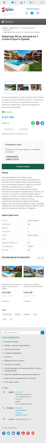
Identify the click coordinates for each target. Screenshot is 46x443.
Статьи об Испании (12, 349)
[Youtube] (23, 433)
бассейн (17, 314)
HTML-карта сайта (11, 382)
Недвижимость (21, 134)
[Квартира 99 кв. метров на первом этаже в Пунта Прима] (12, 271)
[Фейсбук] (4, 433)
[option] (10, 87)
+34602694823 (32, 8)
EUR (41, 2)
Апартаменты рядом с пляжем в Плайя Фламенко (33, 285)
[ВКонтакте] (13, 433)
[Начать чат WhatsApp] (27, 13)
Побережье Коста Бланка (14, 360)
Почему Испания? (11, 341)
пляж (4, 319)
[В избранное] (20, 301)
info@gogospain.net (23, 419)
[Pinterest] (28, 433)
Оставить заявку (23, 167)
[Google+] (33, 433)
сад (11, 319)
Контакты (8, 357)
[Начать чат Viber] (38, 13)
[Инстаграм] (18, 433)
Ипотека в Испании (12, 364)
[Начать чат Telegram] (33, 13)
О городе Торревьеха (12, 353)
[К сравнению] (16, 301)
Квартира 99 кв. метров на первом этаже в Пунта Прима (11, 286)
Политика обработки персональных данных (22, 374)
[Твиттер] (8, 433)
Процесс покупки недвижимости (17, 345)
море (35, 314)
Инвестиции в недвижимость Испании (20, 378)
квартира (27, 314)
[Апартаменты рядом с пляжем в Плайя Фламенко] (34, 271)
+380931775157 (12, 159)
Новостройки (7, 314)
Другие (13, 134)
